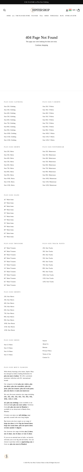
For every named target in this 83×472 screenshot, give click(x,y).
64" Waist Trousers (10, 285)
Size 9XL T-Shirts (48, 130)
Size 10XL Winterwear (49, 178)
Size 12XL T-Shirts (48, 140)
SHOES (46, 15)
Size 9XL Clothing (9, 130)
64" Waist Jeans (9, 236)
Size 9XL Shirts (9, 175)
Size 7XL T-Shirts (48, 123)
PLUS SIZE (34, 15)
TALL (41, 15)
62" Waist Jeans (9, 233)
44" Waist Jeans (9, 203)
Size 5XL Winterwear (49, 161)
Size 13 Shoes (8, 348)
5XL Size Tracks (48, 258)
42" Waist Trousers (10, 248)
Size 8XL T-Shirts (48, 126)
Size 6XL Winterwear (49, 165)
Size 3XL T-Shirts (48, 110)
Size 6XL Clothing (9, 120)
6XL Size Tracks (48, 261)
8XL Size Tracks (48, 268)
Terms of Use (47, 354)
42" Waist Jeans (9, 199)
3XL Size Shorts (9, 300)
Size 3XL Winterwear (49, 155)
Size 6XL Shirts (9, 165)
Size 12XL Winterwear (49, 185)
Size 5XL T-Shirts (48, 116)
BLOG (62, 15)
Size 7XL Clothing (9, 123)
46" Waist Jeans (9, 206)
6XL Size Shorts (9, 310)
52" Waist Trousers (10, 265)
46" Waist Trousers (10, 255)
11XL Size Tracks (48, 278)
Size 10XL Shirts (9, 178)
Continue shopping (41, 45)
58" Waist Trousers (10, 275)
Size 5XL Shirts (9, 161)
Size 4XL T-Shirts (48, 113)
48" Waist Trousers (10, 258)
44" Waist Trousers (10, 251)
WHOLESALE (54, 15)
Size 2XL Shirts (9, 151)
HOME (9, 15)
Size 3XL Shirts (9, 155)
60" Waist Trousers (10, 278)
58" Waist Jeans (9, 226)
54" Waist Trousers (10, 268)
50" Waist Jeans (9, 213)
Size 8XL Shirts (9, 171)
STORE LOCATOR (70, 15)
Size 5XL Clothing (9, 116)
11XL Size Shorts (9, 327)
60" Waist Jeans (9, 230)
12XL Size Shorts (9, 330)
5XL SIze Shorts (9, 306)
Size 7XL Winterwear (49, 168)
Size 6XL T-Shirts (48, 120)
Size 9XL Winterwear (49, 175)
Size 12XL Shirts (9, 185)
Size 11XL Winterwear (49, 182)
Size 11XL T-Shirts (48, 137)
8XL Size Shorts (9, 317)
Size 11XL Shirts (9, 182)
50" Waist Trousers (10, 261)
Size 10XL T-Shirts (48, 133)
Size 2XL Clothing (9, 106)
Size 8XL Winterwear (49, 171)
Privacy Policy (47, 351)
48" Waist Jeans (9, 210)
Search (45, 340)
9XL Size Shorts (9, 320)
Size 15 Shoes (8, 354)
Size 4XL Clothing (9, 113)
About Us (45, 344)
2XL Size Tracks (48, 248)
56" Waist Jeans (9, 223)
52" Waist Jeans (9, 216)
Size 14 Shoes (8, 351)
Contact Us (46, 357)
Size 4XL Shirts (9, 158)
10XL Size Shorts (9, 323)
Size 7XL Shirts (9, 168)
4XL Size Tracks (48, 255)
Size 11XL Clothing (10, 137)
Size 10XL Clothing (10, 133)
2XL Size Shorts (9, 296)
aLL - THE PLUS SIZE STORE (21, 15)
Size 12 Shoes (8, 344)
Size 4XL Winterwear (49, 158)
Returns (45, 347)
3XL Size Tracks (48, 251)
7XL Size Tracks (48, 265)
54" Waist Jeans (9, 220)
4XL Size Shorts (9, 303)
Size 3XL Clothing (9, 110)
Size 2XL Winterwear (49, 151)
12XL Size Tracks (48, 281)
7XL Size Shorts (9, 313)
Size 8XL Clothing (9, 126)
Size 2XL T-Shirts (48, 106)
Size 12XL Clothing (10, 140)
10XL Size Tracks (48, 275)
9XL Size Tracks (48, 271)
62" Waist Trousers (10, 281)
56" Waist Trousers (10, 271)
